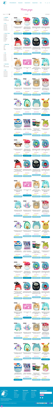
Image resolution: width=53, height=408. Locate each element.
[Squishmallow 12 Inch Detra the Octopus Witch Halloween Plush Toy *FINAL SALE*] (18, 41)
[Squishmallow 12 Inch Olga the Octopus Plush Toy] (18, 82)
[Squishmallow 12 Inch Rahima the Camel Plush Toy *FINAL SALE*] (36, 62)
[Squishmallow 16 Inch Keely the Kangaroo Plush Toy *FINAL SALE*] (18, 62)
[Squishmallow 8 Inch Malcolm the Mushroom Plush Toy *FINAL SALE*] (27, 21)
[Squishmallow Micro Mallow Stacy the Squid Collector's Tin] (45, 21)
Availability (6, 17)
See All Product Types (26, 392)
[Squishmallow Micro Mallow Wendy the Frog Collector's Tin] (36, 21)
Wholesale (32, 397)
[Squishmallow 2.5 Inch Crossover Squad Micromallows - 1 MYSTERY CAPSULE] (36, 123)
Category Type (6, 44)
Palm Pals (24, 397)
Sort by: (47, 14)
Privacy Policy (33, 392)
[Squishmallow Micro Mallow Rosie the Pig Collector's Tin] (27, 41)
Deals (5, 70)
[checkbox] (8, 20)
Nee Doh (24, 398)
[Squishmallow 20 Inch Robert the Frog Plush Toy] (36, 102)
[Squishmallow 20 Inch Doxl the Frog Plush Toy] (45, 123)
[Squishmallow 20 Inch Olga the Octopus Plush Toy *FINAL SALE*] (45, 62)
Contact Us (15, 393)
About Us (15, 392)
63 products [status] (26, 14)
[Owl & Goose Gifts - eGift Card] (27, 62)
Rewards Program (16, 394)
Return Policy (33, 393)
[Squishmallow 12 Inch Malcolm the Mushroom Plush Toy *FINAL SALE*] (45, 82)
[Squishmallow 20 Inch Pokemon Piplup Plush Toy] (18, 123)
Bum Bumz (24, 396)
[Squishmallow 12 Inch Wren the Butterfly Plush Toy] (27, 82)
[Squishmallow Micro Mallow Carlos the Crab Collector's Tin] (45, 41)
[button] (45, 3)
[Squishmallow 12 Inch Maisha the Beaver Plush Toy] (36, 82)
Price (5, 23)
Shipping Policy (33, 394)
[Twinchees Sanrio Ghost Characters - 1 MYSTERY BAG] (27, 123)
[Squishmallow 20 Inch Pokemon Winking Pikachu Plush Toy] (45, 102)
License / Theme (7, 33)
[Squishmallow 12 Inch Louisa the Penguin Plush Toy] (18, 102)
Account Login (16, 397)
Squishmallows (25, 393)
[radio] (6, 14)
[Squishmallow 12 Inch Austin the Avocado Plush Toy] (27, 102)
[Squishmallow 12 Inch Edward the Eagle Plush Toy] (18, 21)
